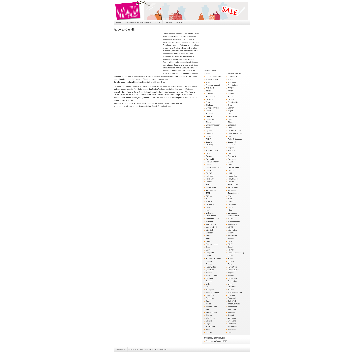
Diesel (208, 136)
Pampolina (210, 253)
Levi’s (208, 210)
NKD (208, 239)
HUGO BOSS (233, 185)
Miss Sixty (210, 230)
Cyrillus (209, 131)
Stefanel (231, 290)
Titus (208, 310)
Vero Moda (232, 318)
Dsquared (232, 142)
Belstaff (231, 94)
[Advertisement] (138, 54)
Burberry (209, 114)
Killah (230, 199)
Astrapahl (209, 94)
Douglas (209, 142)
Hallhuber (210, 176)
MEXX (230, 227)
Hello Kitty (210, 179)
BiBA (208, 102)
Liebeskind (210, 213)
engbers (231, 148)
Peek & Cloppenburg (236, 253)
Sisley (208, 284)
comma (209, 128)
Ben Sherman (211, 97)
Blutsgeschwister (212, 108)
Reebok (209, 273)
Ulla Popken (210, 318)
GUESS (209, 173)
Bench (230, 97)
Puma (230, 264)
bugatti (230, 111)
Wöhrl (208, 329)
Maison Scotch (233, 216)
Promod (209, 264)
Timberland (232, 307)
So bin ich (232, 287)
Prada (230, 258)
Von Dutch (232, 324)
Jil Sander (232, 190)
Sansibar (209, 278)
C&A (229, 114)
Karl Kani (209, 196)
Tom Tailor (232, 310)
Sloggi (230, 284)
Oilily (230, 241)
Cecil (230, 119)
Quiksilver (210, 270)
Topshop (231, 312)
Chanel (209, 122)
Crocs (230, 128)
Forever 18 (232, 156)
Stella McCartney (212, 293)
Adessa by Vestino (213, 80)
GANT (230, 165)
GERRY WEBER (234, 168)
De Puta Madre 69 (235, 131)
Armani (230, 91)
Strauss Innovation (235, 293)
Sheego (209, 281)
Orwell (230, 247)
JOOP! (208, 193)
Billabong (209, 105)
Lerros (230, 207)
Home (118, 23)
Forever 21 (210, 159)
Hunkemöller (211, 187)
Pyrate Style (232, 267)
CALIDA (209, 116)
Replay (230, 273)
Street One (210, 295)
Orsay (208, 247)
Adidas (230, 80)
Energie (209, 148)
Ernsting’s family (212, 151)
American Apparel (213, 85)
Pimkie (230, 256)
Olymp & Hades (212, 244)
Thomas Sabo (211, 307)
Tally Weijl (232, 301)
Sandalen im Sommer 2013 (216, 341)
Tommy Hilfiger (211, 312)
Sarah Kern (232, 278)
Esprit (208, 153)
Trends (168, 23)
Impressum (120, 349)
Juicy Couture (233, 193)
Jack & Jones (233, 187)
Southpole (210, 290)
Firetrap (209, 156)
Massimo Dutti (211, 227)
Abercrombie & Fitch (214, 77)
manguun (209, 222)
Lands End (232, 204)
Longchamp (232, 213)
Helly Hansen (233, 179)
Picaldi (208, 256)
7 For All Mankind (234, 74)
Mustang (209, 236)
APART (230, 88)
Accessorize (232, 77)
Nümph (231, 239)
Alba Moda (232, 82)
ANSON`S (210, 88)
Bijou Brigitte (233, 102)
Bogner (231, 108)
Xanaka (209, 332)
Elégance (231, 145)
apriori (208, 91)
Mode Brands (156, 10)
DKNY (208, 139)
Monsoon (209, 233)
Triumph (231, 315)
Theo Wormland (234, 304)
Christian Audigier (213, 125)
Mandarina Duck (212, 219)
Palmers (231, 250)
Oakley (208, 241)
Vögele (208, 324)
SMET (208, 287)
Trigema (209, 315)
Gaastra (209, 165)
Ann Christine (233, 85)
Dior (229, 136)
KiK (207, 199)
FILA (229, 153)
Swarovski (232, 298)
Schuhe (180, 23)
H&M (230, 173)
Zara (229, 332)
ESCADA (231, 151)
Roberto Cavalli (212, 275)
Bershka (231, 99)
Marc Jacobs (211, 224)
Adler (208, 82)
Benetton (209, 99)
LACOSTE (210, 204)
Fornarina (231, 159)
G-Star (230, 162)
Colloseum (232, 125)
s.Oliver (231, 275)
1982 (208, 74)
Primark (231, 261)
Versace (209, 321)
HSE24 (208, 185)
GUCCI (230, 170)
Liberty (230, 210)
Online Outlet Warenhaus (138, 23)
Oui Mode (209, 250)
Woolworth (232, 329)
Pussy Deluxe (211, 267)
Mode (157, 23)
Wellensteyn (232, 327)
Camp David (211, 119)
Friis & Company (212, 162)
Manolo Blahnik (234, 222)
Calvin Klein (232, 116)
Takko (208, 301)
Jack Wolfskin (211, 190)
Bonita (208, 111)
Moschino (231, 233)
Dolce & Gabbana (235, 139)
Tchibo (208, 304)
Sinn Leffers (232, 281)
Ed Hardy (209, 145)
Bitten (230, 105)
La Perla (231, 202)
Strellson (231, 295)
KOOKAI (209, 202)
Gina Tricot (210, 170)
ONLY (230, 244)
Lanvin (208, 207)
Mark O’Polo (232, 224)
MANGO (231, 219)
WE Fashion (210, 327)
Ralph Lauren (233, 270)
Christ (230, 122)
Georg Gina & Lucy (213, 168)
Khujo (230, 196)
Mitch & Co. (232, 230)
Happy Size (232, 176)
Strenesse (210, 298)
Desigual (209, 133)
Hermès (209, 182)
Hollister (231, 182)
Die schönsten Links (236, 133)
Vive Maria (232, 321)
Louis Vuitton (211, 216)
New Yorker (232, 236)
